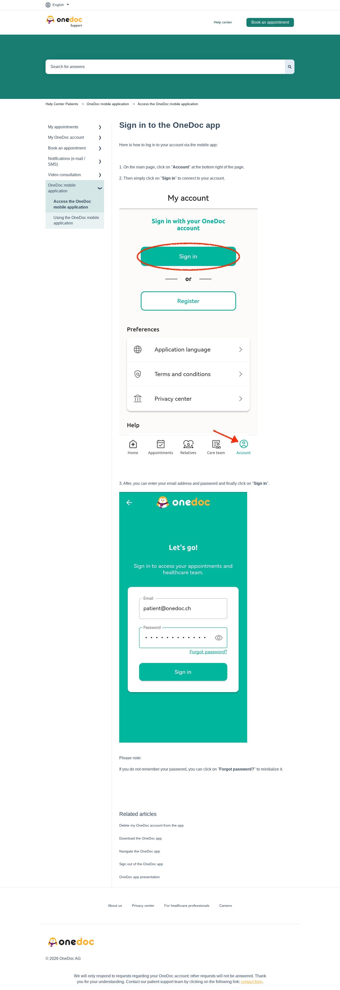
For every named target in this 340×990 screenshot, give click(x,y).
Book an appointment (270, 22)
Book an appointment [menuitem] (67, 148)
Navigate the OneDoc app (139, 851)
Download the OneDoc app (140, 838)
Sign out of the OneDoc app (141, 864)
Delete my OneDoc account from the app (151, 825)
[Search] (289, 67)
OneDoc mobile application (108, 104)
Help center (223, 22)
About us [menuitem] (115, 906)
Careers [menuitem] (225, 906)
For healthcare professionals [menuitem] (186, 906)
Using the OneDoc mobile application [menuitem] (76, 220)
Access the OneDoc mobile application (168, 104)
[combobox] (165, 67)
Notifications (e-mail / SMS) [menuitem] (66, 161)
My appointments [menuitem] (63, 127)
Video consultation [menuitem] (64, 175)
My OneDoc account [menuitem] (66, 137)
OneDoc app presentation (139, 877)
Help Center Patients (62, 104)
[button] (100, 127)
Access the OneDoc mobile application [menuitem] (72, 204)
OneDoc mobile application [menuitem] (62, 188)
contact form (251, 982)
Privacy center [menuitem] (143, 906)
